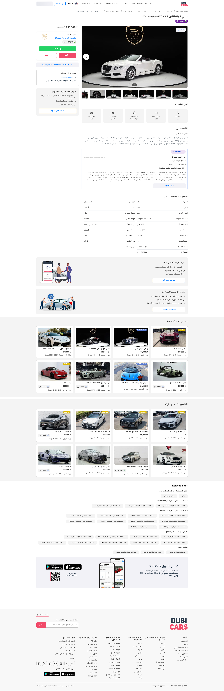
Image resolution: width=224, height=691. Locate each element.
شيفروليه (138, 669)
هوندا (140, 675)
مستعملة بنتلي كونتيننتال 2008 (174, 527)
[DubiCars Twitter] (44, 663)
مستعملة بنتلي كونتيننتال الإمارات (173, 506)
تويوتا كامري (115, 653)
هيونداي (139, 666)
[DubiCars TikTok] (50, 663)
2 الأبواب (140, 236)
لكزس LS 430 (114, 678)
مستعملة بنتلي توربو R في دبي (53, 542)
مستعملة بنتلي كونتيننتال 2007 (81, 521)
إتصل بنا (184, 641)
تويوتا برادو (116, 650)
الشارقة (162, 666)
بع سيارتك (59, 4)
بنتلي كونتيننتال (169, 496)
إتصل (66, 55)
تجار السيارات (182, 660)
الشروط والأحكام (181, 648)
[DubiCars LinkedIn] (72, 663)
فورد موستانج (114, 662)
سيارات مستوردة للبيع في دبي (126, 552)
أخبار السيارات (69, 651)
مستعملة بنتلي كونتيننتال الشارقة (108, 506)
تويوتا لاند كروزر (114, 644)
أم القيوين (161, 669)
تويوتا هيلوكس (114, 669)
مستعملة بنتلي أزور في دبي (175, 537)
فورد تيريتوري (92, 676)
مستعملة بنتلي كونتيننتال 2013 (112, 516)
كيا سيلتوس (92, 660)
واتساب (56, 49)
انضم (41, 625)
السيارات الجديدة (68, 644)
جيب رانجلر (116, 672)
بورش (140, 678)
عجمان (162, 653)
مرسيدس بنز (137, 647)
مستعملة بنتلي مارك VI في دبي (145, 542)
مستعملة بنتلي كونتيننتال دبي (141, 506)
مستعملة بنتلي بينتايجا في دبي (115, 542)
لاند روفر (139, 662)
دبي (163, 656)
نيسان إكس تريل (90, 666)
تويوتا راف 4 (115, 659)
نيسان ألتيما (115, 656)
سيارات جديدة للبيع (67, 648)
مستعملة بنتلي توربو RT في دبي (83, 542)
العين (163, 650)
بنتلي (183, 496)
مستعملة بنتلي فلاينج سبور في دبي (114, 537)
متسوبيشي (138, 672)
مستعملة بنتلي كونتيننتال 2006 (112, 521)
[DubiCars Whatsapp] (39, 663)
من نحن (185, 644)
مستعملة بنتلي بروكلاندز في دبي (146, 537)
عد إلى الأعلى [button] (44, 615)
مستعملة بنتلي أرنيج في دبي (175, 542)
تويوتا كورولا (115, 666)
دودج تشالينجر (91, 663)
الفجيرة (162, 659)
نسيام (140, 650)
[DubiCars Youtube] (55, 663)
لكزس (140, 653)
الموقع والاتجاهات (67, 77)
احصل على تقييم (57, 111)
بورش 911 (93, 648)
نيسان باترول (115, 647)
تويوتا (140, 644)
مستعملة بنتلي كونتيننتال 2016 (174, 516)
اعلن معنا (184, 657)
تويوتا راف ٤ (93, 670)
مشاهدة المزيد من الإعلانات (65, 38)
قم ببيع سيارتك (169, 280)
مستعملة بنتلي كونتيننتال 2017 (174, 521)
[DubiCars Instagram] (61, 663)
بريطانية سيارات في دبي (177, 552)
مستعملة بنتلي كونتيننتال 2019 (143, 521)
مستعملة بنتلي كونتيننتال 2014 (81, 516)
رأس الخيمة (160, 662)
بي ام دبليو (138, 656)
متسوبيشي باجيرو (113, 675)
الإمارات (162, 644)
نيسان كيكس (92, 651)
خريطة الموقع (69, 638)
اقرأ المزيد (169, 186)
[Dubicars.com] (179, 624)
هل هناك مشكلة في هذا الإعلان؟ (55, 65)
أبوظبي (162, 647)
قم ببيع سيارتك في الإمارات (64, 654)
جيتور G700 (93, 654)
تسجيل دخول (44, 3)
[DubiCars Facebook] (67, 663)
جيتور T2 (94, 641)
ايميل (46, 55)
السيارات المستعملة (66, 641)
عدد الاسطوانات (144, 219)
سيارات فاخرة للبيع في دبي (152, 552)
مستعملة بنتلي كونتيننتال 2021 (143, 516)
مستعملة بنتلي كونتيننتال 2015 (143, 527)
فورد (140, 659)
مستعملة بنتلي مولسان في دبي (80, 537)
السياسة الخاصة (181, 651)
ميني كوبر (93, 673)
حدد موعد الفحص (169, 309)
